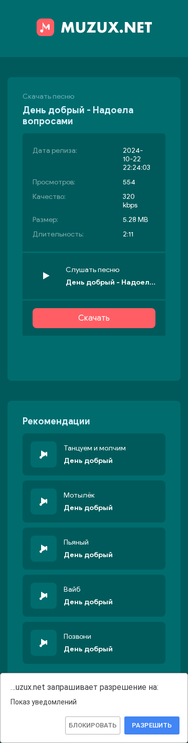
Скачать (94, 318)
